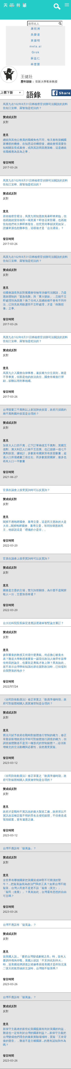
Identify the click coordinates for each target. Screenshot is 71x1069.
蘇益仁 (35, 58)
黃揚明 (35, 40)
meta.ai (36, 46)
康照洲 (35, 28)
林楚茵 (35, 64)
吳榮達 (35, 34)
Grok (35, 52)
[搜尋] (60, 23)
